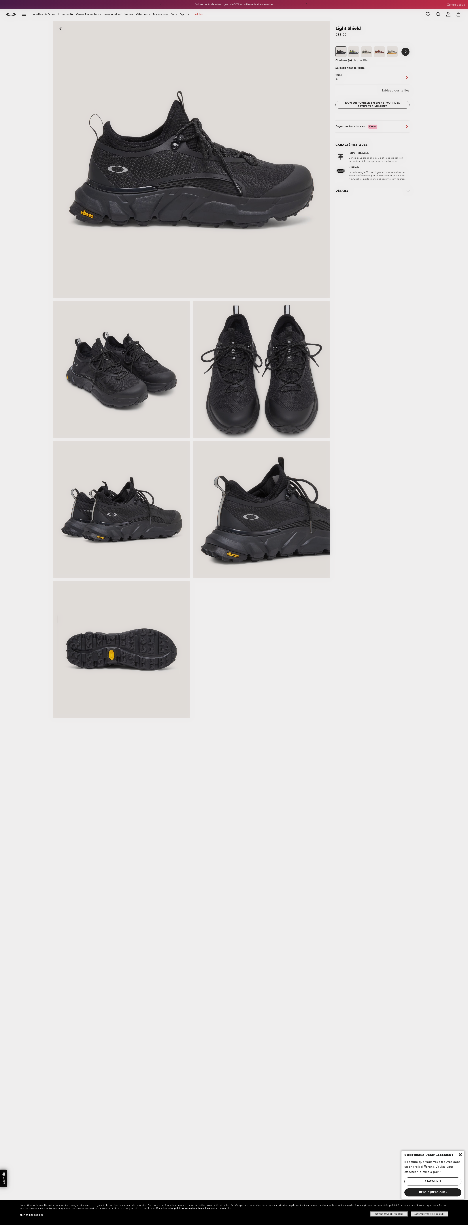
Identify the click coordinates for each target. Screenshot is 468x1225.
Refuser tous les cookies (389, 1214)
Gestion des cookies (31, 1215)
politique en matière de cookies (192, 1208)
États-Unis (433, 1181)
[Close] (460, 1155)
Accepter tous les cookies (429, 1214)
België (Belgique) (433, 1192)
